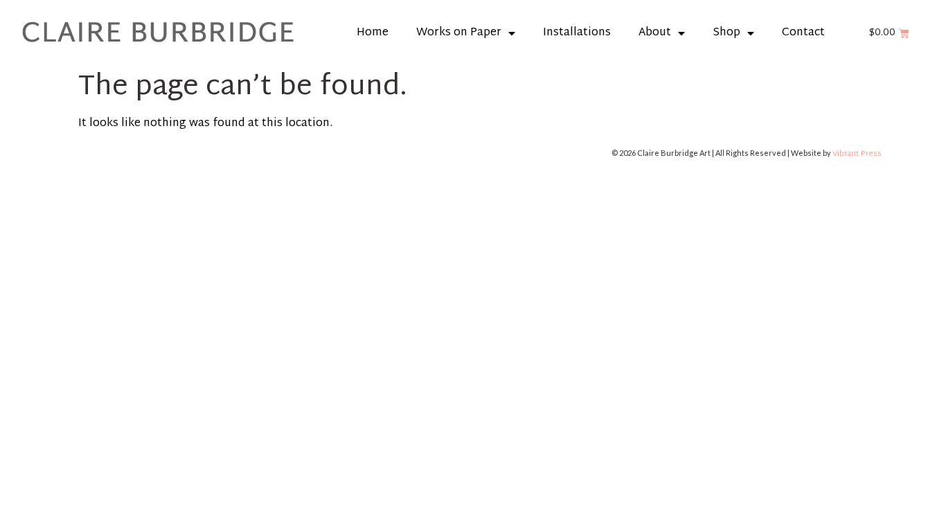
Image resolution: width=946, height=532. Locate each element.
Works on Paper (458, 33)
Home (373, 33)
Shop (726, 33)
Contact (803, 33)
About (655, 33)
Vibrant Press (857, 154)
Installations (577, 33)
